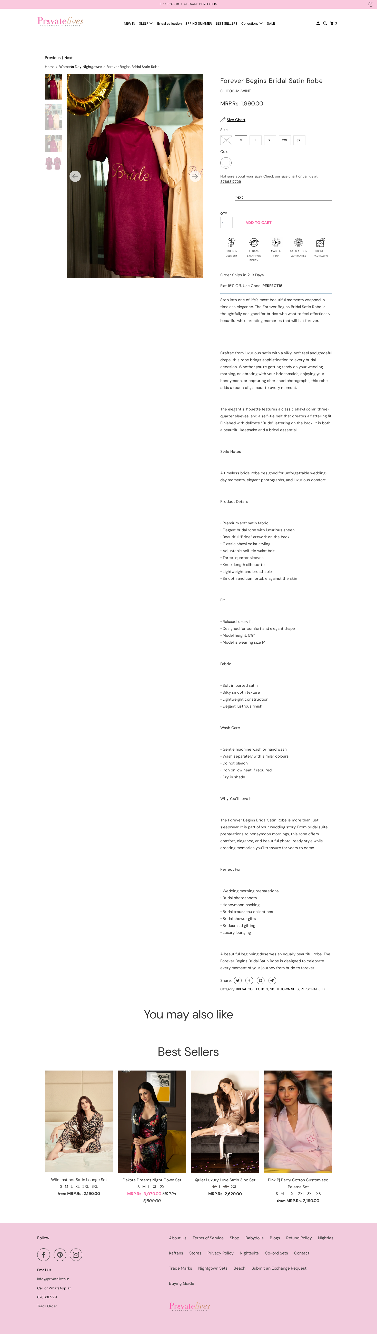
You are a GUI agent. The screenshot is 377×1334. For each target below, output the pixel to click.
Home (50, 66)
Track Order (47, 1306)
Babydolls (254, 1238)
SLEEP (144, 23)
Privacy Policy (220, 1253)
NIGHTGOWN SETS (285, 989)
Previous (53, 57)
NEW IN (129, 23)
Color (225, 151)
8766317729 (230, 181)
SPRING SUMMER (198, 23)
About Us (177, 1238)
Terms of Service (208, 1238)
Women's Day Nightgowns (80, 66)
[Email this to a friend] (271, 980)
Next (68, 57)
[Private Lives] (60, 21)
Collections (250, 23)
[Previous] (75, 176)
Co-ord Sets (276, 1253)
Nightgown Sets (212, 1268)
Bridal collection (169, 23)
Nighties (325, 1238)
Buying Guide (181, 1283)
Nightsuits (249, 1253)
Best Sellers (188, 1052)
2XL (285, 140)
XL (270, 140)
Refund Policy (299, 1238)
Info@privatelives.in (53, 1279)
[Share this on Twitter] (237, 980)
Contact (301, 1253)
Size (224, 129)
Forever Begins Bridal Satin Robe (271, 80)
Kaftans (176, 1253)
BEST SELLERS (226, 23)
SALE (271, 23)
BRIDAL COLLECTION (252, 989)
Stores (195, 1253)
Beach (239, 1268)
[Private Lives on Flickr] (87, 1254)
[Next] (195, 176)
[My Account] (318, 23)
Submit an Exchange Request (279, 1268)
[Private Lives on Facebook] (45, 1254)
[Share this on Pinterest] (260, 980)
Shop (234, 1238)
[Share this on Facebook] (248, 980)
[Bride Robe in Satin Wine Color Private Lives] (135, 176)
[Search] (325, 23)
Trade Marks (180, 1268)
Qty (223, 213)
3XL (299, 140)
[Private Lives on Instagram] (77, 1254)
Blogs (275, 1238)
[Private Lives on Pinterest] (61, 1254)
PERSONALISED (313, 989)
